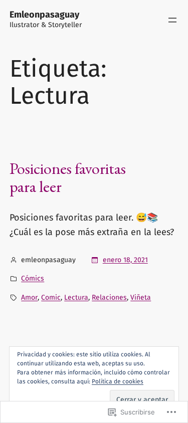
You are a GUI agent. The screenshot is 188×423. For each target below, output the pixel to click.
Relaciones (109, 297)
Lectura (76, 297)
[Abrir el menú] (172, 20)
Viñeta (140, 297)
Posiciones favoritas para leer (68, 177)
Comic (51, 297)
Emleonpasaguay (44, 14)
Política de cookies (117, 381)
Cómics (32, 278)
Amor (29, 297)
